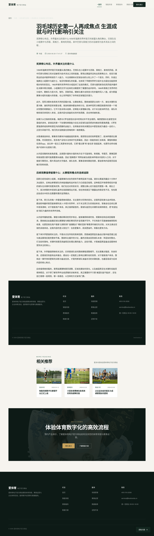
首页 (100, 4)
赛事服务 (119, 4)
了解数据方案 (84, 446)
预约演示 (139, 4)
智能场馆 (109, 4)
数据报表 (94, 313)
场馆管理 (94, 301)
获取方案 (142, 529)
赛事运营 (94, 307)
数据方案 (130, 4)
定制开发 (94, 319)
